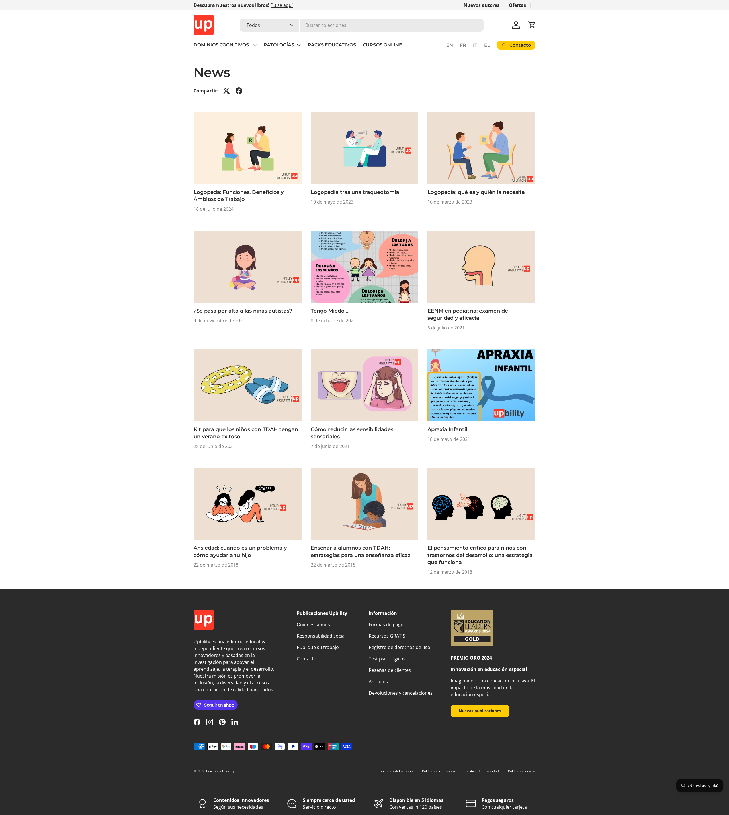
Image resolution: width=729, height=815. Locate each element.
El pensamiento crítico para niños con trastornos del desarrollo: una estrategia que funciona (480, 555)
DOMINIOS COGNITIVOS (222, 45)
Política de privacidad (482, 771)
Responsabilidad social (321, 636)
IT (475, 45)
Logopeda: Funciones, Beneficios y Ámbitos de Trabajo (239, 195)
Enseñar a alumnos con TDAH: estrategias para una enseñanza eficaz (361, 551)
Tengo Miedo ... (330, 311)
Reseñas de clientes (390, 670)
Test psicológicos (387, 659)
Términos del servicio (396, 771)
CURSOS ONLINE (382, 45)
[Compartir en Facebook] (239, 90)
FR (463, 45)
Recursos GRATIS (387, 636)
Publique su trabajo (318, 647)
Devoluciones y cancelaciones (401, 693)
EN (449, 45)
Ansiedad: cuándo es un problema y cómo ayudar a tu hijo (240, 551)
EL (487, 45)
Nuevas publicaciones (480, 710)
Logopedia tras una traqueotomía (355, 192)
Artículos (378, 681)
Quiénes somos (313, 624)
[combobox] (362, 25)
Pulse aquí (282, 5)
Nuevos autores (481, 5)
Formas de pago (386, 624)
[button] (532, 25)
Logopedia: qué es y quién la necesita (476, 192)
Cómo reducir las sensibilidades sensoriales (352, 433)
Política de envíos (521, 771)
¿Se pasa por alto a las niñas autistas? (243, 311)
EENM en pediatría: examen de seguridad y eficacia (467, 314)
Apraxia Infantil (447, 429)
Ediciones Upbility (220, 771)
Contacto (306, 659)
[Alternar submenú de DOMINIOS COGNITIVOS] (254, 45)
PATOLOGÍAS (279, 45)
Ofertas (517, 5)
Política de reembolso (439, 771)
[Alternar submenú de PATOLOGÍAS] (298, 45)
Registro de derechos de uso (399, 647)
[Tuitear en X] (226, 90)
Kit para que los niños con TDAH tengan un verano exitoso (246, 433)
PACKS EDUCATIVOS (332, 45)
